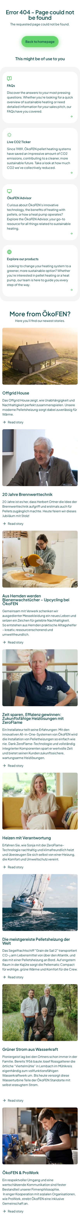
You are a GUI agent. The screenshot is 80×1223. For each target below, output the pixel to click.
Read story (15, 422)
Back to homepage (40, 41)
